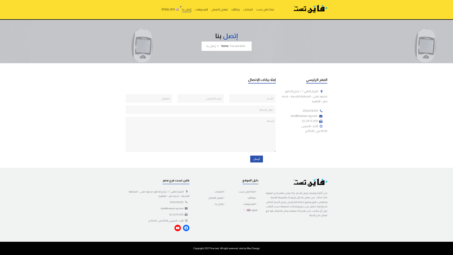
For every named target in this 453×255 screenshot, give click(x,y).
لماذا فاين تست (265, 9)
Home (224, 46)
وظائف (235, 9)
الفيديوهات (201, 9)
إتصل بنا (186, 9)
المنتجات (248, 9)
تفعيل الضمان (219, 9)
